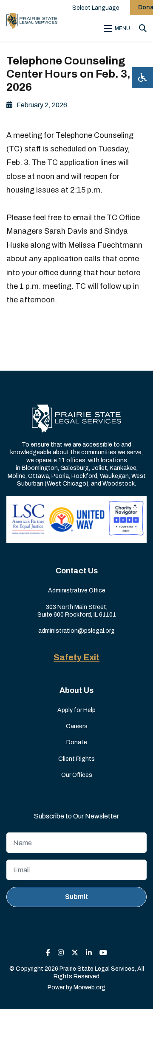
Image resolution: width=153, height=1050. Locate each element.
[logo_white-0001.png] (76, 418)
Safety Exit (76, 657)
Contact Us (77, 571)
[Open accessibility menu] (142, 77)
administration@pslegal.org (76, 631)
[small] (48, 952)
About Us (77, 690)
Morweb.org (89, 987)
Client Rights (76, 759)
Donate (76, 742)
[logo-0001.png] (32, 21)
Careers (77, 726)
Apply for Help (76, 710)
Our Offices (76, 775)
